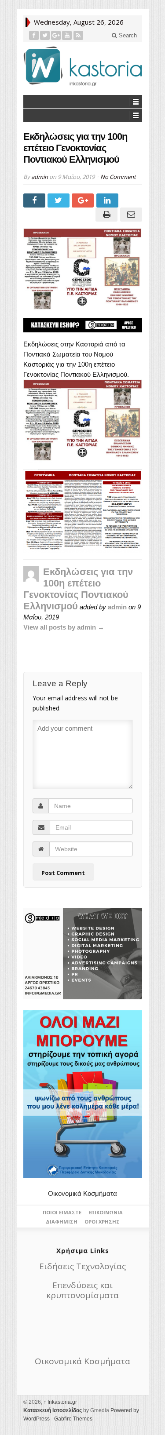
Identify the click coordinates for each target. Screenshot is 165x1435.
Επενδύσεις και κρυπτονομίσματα (82, 1290)
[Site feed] (78, 35)
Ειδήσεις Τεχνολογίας (82, 1266)
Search (127, 35)
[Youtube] (67, 35)
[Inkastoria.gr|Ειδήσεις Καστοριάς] (82, 66)
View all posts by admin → (63, 627)
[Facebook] (34, 35)
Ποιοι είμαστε (62, 1212)
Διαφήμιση (61, 1221)
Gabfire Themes (73, 1419)
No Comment (118, 177)
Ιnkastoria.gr (60, 1402)
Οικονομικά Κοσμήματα (82, 1193)
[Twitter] (45, 35)
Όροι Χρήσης (102, 1221)
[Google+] (56, 35)
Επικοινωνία (105, 1212)
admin (39, 177)
